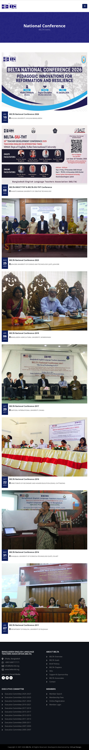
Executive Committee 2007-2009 (18, 726)
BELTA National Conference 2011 (24, 625)
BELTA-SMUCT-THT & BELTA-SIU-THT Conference (30, 187)
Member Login (55, 704)
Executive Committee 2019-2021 (18, 704)
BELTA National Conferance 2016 (24, 479)
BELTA (28, 747)
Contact (52, 682)
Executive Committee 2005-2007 (18, 730)
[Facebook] (3, 677)
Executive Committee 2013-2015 (18, 715)
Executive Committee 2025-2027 (18, 694)
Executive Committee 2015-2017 (18, 712)
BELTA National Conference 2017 (24, 406)
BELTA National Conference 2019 (24, 333)
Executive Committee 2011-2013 (18, 719)
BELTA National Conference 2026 (24, 114)
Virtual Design (75, 747)
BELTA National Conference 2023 (24, 260)
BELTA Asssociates (56, 678)
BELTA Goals (54, 660)
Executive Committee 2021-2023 (18, 701)
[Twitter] (7, 677)
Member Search (55, 694)
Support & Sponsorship (58, 674)
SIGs (51, 671)
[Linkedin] (11, 677)
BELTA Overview (55, 656)
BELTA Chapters (55, 667)
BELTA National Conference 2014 (24, 552)
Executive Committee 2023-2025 (18, 697)
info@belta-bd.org (12, 666)
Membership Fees (56, 697)
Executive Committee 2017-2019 (18, 708)
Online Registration (57, 701)
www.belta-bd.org (12, 669)
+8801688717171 (12, 662)
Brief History (54, 664)
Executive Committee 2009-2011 (18, 722)
